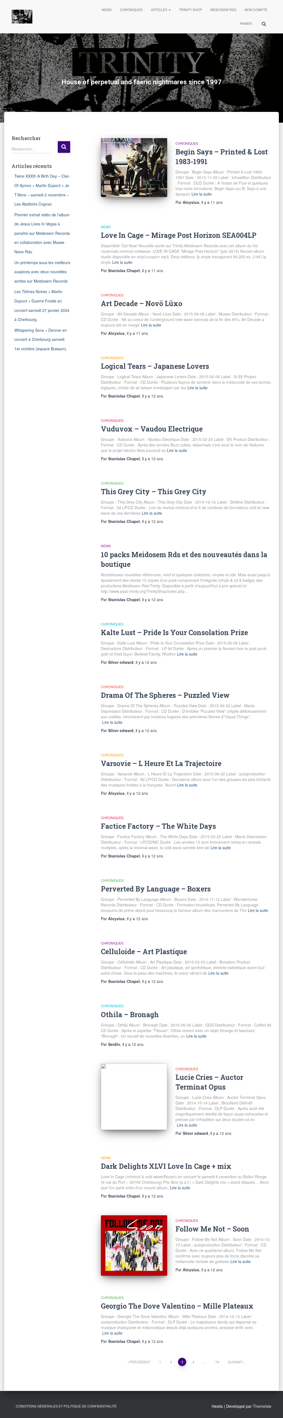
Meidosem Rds (223, 9)
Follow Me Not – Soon (212, 1228)
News (107, 9)
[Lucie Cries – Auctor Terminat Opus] (134, 1097)
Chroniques (131, 9)
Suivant (235, 1361)
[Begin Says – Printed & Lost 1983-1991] (134, 167)
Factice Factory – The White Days (158, 826)
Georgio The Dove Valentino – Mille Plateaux (177, 1306)
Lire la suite (202, 194)
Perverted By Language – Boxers (156, 888)
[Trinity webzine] (21, 16)
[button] (169, 9)
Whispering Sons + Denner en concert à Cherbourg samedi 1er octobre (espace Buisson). (40, 339)
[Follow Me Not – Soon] (134, 1245)
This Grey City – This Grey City (153, 491)
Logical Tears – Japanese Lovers (155, 366)
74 (217, 1361)
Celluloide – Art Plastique (144, 951)
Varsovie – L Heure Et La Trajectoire (161, 763)
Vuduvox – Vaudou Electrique (152, 428)
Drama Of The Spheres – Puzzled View (165, 695)
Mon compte (256, 9)
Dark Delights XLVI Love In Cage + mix (166, 1166)
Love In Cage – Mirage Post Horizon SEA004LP (178, 235)
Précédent (139, 1361)
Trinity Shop (190, 9)
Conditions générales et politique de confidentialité (66, 1406)
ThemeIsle (262, 1406)
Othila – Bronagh (130, 1014)
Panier (246, 23)
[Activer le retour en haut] (272, 1407)
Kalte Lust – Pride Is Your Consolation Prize (174, 632)
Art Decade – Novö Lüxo (141, 303)
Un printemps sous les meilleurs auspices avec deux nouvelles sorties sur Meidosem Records (42, 272)
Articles (159, 9)
